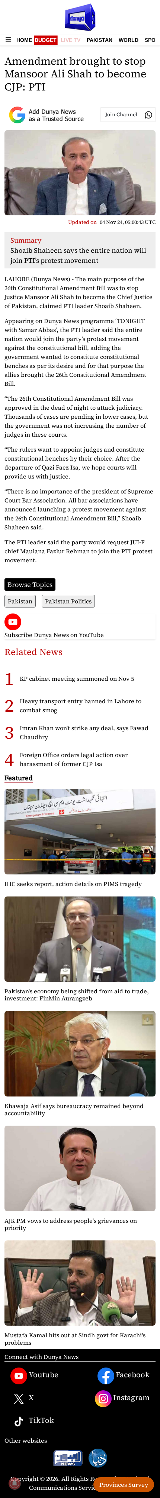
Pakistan (99, 40)
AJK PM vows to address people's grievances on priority (70, 1224)
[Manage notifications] (14, 1483)
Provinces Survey (123, 1484)
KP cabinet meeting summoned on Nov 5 (77, 678)
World (128, 40)
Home (24, 40)
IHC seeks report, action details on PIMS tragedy (73, 884)
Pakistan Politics (68, 601)
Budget (46, 40)
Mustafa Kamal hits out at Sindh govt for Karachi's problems (74, 1338)
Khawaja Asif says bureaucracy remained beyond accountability (74, 1109)
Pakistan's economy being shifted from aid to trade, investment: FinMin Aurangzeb (76, 994)
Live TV (70, 40)
